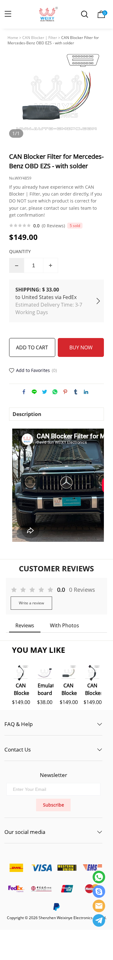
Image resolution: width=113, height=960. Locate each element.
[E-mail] (99, 906)
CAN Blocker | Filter (39, 37)
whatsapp (55, 392)
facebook (24, 392)
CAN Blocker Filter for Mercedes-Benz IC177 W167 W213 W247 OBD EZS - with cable (22, 689)
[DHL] (16, 867)
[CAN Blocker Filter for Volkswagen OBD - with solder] (68, 673)
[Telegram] (99, 920)
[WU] (66, 867)
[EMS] (92, 867)
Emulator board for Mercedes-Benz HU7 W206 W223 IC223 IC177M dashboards (45, 689)
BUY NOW (81, 347)
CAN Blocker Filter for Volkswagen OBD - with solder (69, 689)
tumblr (76, 392)
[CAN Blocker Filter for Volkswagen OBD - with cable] (92, 673)
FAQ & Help (18, 724)
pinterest (65, 392)
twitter (44, 392)
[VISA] (41, 867)
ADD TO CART (32, 347)
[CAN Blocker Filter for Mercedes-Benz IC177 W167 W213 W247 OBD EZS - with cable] (21, 673)
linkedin (86, 392)
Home (13, 37)
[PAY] (66, 888)
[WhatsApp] (99, 877)
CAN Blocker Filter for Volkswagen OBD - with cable (93, 689)
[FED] (16, 888)
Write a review (31, 603)
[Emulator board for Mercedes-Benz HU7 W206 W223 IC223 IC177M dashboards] (44, 673)
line (34, 392)
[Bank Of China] (41, 888)
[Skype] (99, 891)
